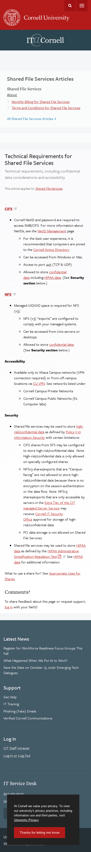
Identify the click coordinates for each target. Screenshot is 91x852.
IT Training (11, 703)
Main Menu (82, 5)
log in (9, 606)
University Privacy (26, 820)
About (12, 95)
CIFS (8, 208)
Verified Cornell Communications (28, 718)
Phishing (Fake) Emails (20, 711)
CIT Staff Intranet (16, 748)
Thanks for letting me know (40, 832)
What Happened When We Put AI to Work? (36, 660)
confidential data (61, 344)
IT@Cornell (45, 40)
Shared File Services (49, 188)
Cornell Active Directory (51, 249)
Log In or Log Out (17, 755)
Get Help (10, 696)
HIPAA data (52, 277)
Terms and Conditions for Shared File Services (46, 107)
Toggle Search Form (70, 5)
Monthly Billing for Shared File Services (41, 101)
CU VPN (39, 383)
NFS (8, 294)
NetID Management (52, 230)
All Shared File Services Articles (30, 118)
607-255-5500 (14, 793)
